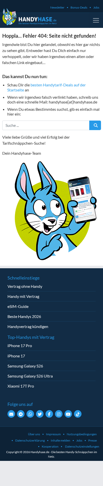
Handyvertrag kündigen (28, 326)
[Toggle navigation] (96, 20)
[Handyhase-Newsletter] (11, 414)
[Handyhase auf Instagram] (58, 414)
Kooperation (50, 446)
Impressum (53, 434)
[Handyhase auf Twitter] (40, 414)
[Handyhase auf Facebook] (49, 414)
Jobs (96, 7)
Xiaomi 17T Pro (21, 386)
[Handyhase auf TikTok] (78, 414)
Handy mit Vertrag (23, 296)
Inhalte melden (60, 440)
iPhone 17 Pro (20, 345)
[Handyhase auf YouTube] (68, 414)
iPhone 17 (16, 355)
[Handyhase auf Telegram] (20, 414)
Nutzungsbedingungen (82, 434)
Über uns (34, 434)
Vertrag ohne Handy (25, 286)
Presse (92, 440)
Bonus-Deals (78, 7)
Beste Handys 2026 (24, 316)
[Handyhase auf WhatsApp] (30, 414)
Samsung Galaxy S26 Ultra (30, 375)
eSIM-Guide (18, 306)
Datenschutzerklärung (30, 440)
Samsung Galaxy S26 (25, 365)
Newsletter (57, 7)
